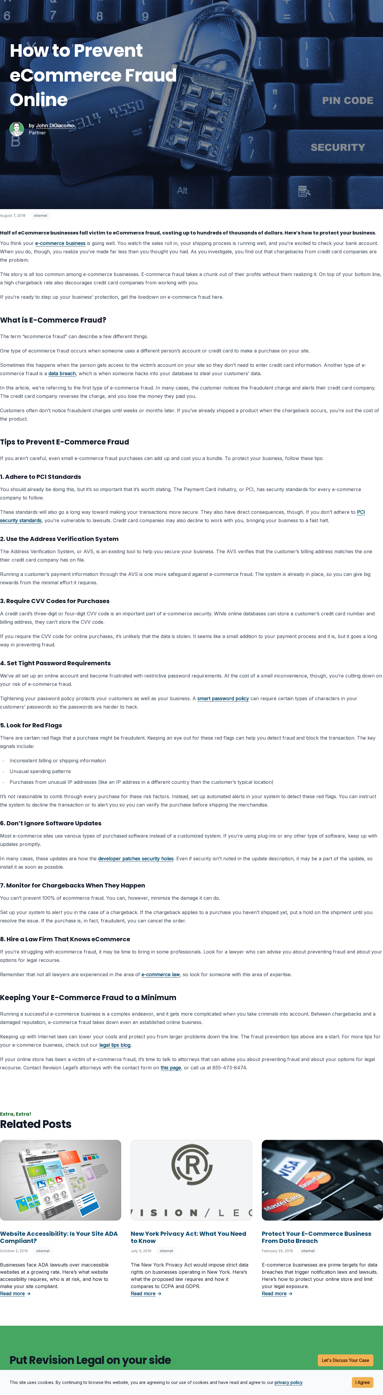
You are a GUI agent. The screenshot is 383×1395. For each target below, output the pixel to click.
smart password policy (223, 698)
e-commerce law (161, 974)
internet (40, 215)
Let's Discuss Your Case (345, 1360)
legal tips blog (114, 1045)
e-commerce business (60, 243)
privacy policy (289, 1382)
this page (171, 1068)
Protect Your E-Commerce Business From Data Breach (316, 1237)
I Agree (362, 1382)
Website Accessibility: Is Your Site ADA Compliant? (59, 1237)
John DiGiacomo (55, 125)
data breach (62, 373)
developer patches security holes (136, 858)
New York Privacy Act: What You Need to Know (188, 1237)
